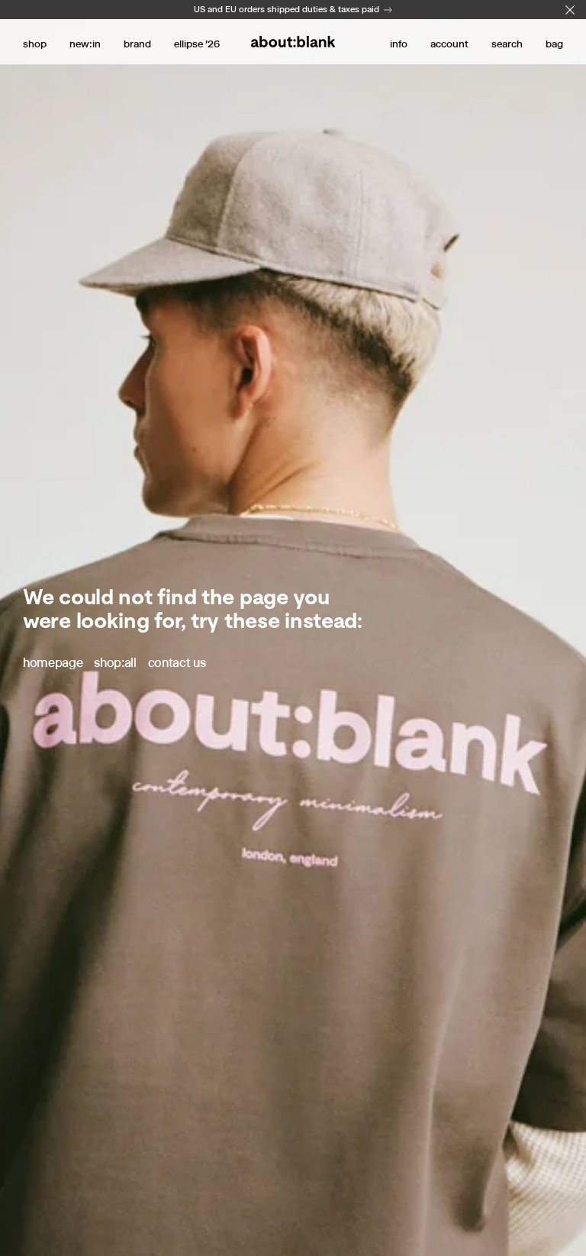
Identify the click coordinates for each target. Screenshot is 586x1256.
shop (35, 43)
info (398, 43)
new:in (85, 43)
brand (137, 43)
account (449, 43)
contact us (177, 663)
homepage (52, 663)
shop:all (115, 663)
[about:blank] (293, 41)
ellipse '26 (197, 43)
